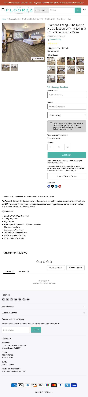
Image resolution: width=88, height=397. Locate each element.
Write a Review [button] (76, 267)
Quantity (50, 142)
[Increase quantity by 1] (67, 147)
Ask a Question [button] (57, 267)
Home (4, 19)
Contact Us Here (8, 364)
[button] (84, 9)
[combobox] (62, 10)
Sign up (36, 330)
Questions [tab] (22, 271)
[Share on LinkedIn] (56, 186)
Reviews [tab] (8, 271)
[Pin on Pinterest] (59, 186)
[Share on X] (52, 186)
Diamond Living (55, 40)
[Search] (78, 10)
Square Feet (52, 90)
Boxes (49, 102)
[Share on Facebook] (48, 186)
